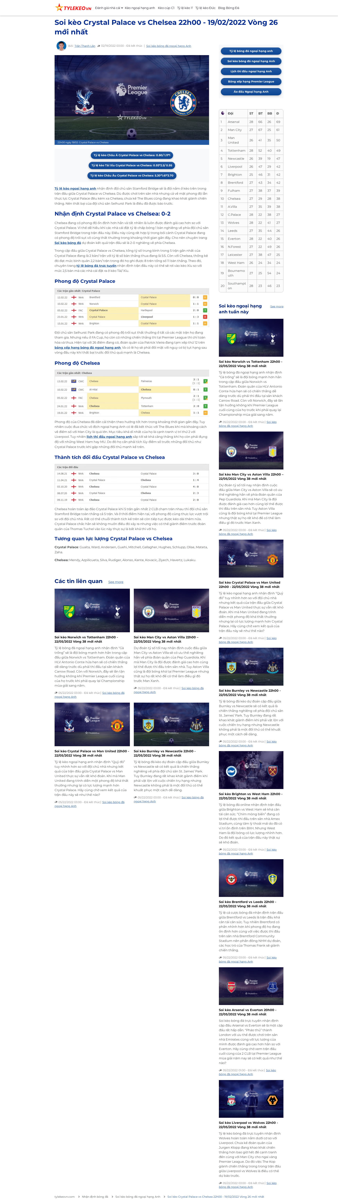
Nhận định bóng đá (95, 1196)
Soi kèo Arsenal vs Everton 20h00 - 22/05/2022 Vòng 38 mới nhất (247, 1012)
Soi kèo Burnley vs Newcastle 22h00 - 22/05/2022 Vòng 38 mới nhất (165, 753)
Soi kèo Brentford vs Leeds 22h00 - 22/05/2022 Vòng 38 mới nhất (247, 904)
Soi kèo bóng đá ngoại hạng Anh (168, 46)
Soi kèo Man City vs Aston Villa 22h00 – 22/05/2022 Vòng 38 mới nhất (166, 639)
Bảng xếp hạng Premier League (251, 81)
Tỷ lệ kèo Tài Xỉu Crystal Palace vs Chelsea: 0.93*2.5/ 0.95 (132, 165)
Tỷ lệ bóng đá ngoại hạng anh (251, 51)
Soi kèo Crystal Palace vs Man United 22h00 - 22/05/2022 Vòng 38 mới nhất (92, 753)
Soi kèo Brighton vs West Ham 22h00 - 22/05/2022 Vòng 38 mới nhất (250, 796)
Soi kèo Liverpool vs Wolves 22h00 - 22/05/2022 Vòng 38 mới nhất (248, 1125)
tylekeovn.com (65, 1196)
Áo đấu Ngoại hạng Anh (251, 91)
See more (115, 582)
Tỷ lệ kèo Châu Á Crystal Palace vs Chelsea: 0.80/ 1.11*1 (132, 155)
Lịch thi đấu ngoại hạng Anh (251, 71)
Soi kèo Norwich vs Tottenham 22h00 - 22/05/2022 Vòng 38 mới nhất (86, 639)
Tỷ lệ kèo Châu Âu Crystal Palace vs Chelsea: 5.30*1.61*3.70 (131, 175)
